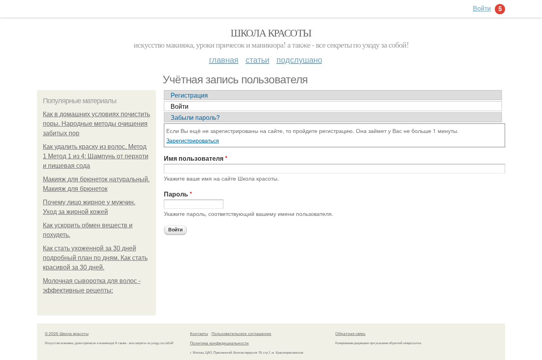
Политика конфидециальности (219, 343)
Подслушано (299, 59)
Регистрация (189, 95)
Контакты (199, 333)
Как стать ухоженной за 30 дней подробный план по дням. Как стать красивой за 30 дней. (95, 258)
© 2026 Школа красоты (66, 333)
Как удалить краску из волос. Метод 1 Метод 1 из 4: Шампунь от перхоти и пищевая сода (95, 156)
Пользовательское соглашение (241, 333)
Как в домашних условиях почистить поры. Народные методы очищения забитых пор (96, 124)
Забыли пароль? (195, 117)
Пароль (178, 193)
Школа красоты (271, 32)
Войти (179, 106)
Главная (223, 59)
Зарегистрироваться (192, 140)
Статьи (257, 59)
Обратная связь (350, 333)
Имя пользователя (195, 158)
